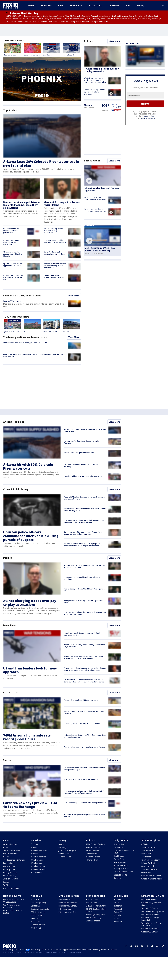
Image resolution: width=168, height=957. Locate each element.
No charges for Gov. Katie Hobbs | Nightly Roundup (81, 442)
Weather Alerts (37, 860)
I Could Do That (148, 863)
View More (74, 295)
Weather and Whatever (151, 875)
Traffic (6, 885)
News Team (36, 918)
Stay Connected (95, 895)
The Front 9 (146, 856)
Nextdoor (118, 921)
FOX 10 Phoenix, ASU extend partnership (81, 779)
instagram (136, 946)
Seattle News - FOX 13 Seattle (12, 911)
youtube (142, 946)
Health (6, 856)
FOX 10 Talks (147, 853)
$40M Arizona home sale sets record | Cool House (27, 737)
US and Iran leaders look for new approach (102, 189)
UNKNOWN (146, 872)
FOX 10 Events (92, 902)
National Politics (93, 856)
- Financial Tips (64, 856)
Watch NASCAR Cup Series (152, 911)
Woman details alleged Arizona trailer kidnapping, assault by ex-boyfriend (21, 205)
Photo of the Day (93, 917)
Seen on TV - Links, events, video (22, 295)
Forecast (34, 844)
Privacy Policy (148, 116)
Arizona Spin (119, 844)
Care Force (118, 847)
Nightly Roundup (10, 872)
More (140, 5)
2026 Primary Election (95, 844)
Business (62, 844)
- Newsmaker (92, 853)
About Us (36, 895)
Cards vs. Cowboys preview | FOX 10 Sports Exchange (81, 465)
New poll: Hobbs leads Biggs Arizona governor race (83, 601)
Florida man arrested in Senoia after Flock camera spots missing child (85, 509)
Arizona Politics (92, 850)
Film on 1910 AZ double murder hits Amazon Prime (55, 241)
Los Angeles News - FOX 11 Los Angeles (13, 900)
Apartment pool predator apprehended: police (13, 264)
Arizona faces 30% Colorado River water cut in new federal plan (41, 163)
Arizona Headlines (13, 421)
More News (10, 625)
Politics (88, 41)
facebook (126, 946)
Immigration (8, 863)
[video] (114, 92)
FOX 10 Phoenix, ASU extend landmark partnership (11, 230)
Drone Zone (119, 859)
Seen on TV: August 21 (12, 301)
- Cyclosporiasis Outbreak (14, 860)
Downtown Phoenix (50, 331)
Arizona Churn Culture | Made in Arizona (81, 700)
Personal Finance (65, 853)
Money (62, 840)
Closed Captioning (38, 902)
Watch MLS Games (149, 932)
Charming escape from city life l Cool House (82, 723)
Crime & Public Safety (15, 489)
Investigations (120, 862)
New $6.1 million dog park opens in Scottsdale (83, 476)
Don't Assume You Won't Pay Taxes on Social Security (100, 249)
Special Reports (120, 875)
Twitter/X (118, 912)
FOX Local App (64, 909)
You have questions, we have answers (25, 337)
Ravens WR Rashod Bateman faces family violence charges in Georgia (84, 498)
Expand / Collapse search (163, 6)
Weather (36, 840)
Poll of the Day (9, 875)
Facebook (118, 909)
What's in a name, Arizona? (152, 879)
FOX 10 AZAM (11, 692)
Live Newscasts (65, 899)
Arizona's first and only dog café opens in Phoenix (84, 747)
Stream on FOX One (152, 895)
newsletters (163, 946)
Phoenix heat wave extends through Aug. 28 (54, 276)
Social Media (121, 895)
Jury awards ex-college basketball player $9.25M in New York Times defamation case (85, 521)
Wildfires (34, 853)
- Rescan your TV (38, 924)
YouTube (117, 899)
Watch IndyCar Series (150, 914)
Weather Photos (38, 866)
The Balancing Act (149, 847)
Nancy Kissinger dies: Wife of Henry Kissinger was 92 (84, 590)
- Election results (93, 847)
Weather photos (93, 920)
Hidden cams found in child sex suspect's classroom (12, 242)
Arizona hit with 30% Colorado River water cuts (95, 198)
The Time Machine (149, 869)
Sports (7, 760)
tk (147, 946)
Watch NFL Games (149, 899)
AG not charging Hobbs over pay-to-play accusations (53, 230)
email (157, 946)
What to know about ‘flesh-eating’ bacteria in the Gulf (25, 342)
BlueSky (117, 918)
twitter (131, 946)
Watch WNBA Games (150, 928)
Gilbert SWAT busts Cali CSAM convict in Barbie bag (13, 277)
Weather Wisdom (38, 869)
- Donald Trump (93, 860)
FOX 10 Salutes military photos (96, 910)
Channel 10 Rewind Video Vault (124, 851)
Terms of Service (147, 118)
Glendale (66, 331)
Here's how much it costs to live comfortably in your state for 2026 (55, 265)
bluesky (152, 946)
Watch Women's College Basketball (151, 924)
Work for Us (36, 928)
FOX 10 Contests (93, 899)
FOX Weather (36, 872)
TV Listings (35, 921)
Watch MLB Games (149, 908)
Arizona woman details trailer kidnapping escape (95, 210)
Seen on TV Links (10, 879)
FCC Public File (37, 915)
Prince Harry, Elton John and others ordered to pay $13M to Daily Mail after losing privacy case (85, 669)
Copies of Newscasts (40, 909)
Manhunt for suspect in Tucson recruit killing (62, 204)
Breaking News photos (96, 914)
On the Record (147, 866)
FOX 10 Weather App (67, 912)
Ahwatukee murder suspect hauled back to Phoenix (12, 254)
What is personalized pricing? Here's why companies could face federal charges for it (33, 355)
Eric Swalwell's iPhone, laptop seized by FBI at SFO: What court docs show (85, 613)
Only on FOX (121, 840)
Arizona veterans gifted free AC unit (79, 452)
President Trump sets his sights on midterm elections (94, 92)
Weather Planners (38, 856)
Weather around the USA (11, 332)
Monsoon (35, 847)
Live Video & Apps (68, 895)
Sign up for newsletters (96, 906)
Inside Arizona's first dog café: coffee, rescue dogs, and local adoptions (85, 736)
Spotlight (117, 878)
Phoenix (88, 105)
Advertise (35, 899)
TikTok (117, 902)
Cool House (119, 856)
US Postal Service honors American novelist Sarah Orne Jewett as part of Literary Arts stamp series (85, 681)
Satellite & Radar (10, 55)
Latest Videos (92, 160)
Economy (62, 847)
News (6, 840)
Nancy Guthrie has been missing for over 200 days (54, 253)
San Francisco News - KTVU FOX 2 (12, 906)
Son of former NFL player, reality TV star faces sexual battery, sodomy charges (83, 533)
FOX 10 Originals (151, 840)
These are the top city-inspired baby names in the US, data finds (84, 646)
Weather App (36, 863)
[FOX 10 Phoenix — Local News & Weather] (11, 5)
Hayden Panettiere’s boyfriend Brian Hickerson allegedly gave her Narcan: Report (83, 657)
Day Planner (47, 55)
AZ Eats (144, 844)
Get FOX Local (132, 43)
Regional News (12, 895)
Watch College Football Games (151, 903)
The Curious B (147, 850)
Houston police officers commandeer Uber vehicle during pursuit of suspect (31, 536)
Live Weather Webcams (68, 902)
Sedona (26, 331)
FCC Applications (38, 912)
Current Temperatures (32, 55)
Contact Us (35, 906)
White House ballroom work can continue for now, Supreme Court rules (95, 80)
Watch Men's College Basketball (150, 918)
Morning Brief (9, 869)
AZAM (5, 847)
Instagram (118, 906)
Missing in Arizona (121, 868)
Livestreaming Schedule (68, 906)
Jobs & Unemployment (68, 850)
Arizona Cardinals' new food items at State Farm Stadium (84, 713)
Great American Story (150, 860)
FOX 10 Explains (10, 853)
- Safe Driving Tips (11, 888)
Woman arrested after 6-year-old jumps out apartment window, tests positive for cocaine (83, 545)
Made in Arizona (121, 865)
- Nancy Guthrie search (123, 871)
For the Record (68, 55)
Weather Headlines (39, 850)
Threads (117, 915)
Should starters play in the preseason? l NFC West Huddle (84, 815)
